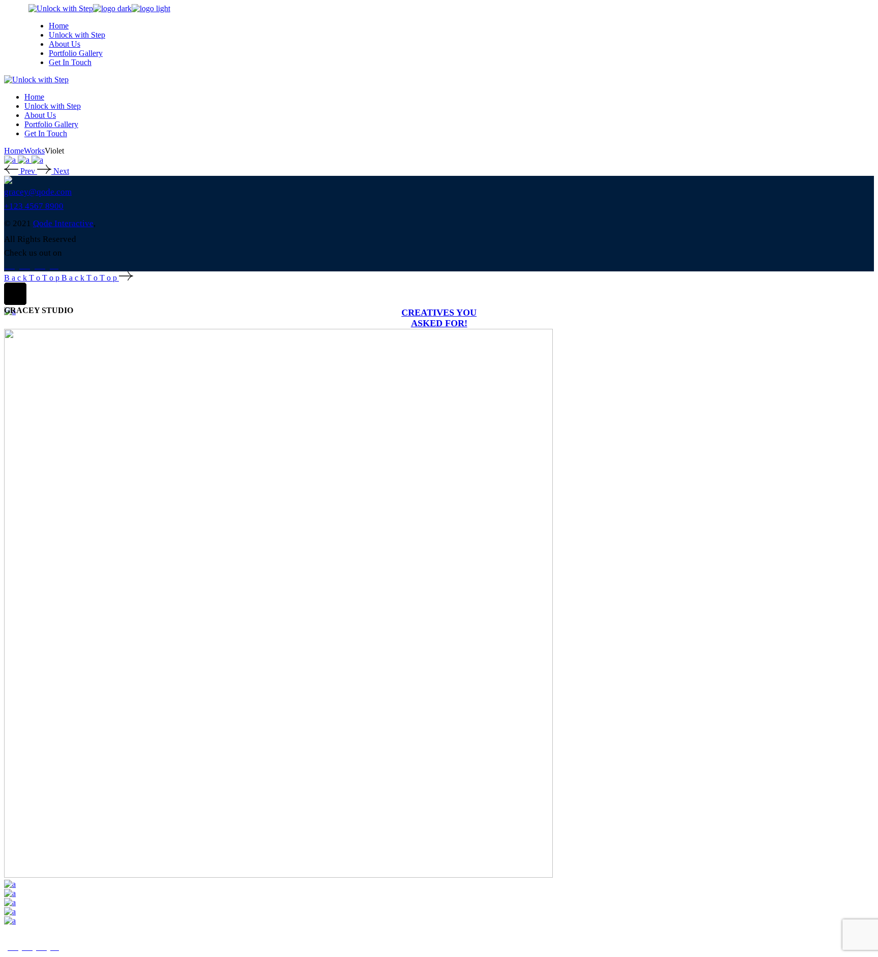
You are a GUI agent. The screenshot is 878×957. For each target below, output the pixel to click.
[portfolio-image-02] (25, 160)
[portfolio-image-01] (11, 160)
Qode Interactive (63, 223)
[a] (10, 884)
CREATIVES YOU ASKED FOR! (439, 317)
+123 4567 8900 (34, 206)
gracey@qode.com (38, 192)
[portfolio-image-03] (37, 160)
